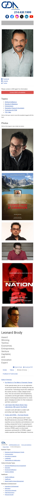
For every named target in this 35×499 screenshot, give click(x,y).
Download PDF (29, 367)
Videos (12, 370)
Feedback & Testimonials (10, 374)
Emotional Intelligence (10, 469)
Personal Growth (9, 494)
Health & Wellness (9, 477)
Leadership (8, 458)
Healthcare (7, 479)
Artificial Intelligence (11, 102)
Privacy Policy (6, 447)
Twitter (5, 83)
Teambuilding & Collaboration (12, 460)
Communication (9, 454)
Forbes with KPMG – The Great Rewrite (16, 415)
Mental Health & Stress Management (14, 481)
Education (7, 467)
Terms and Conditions (26, 444)
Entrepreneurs (9, 106)
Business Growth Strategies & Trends (14, 452)
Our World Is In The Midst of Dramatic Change (18, 382)
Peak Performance (9, 492)
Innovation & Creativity (10, 456)
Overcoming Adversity (10, 490)
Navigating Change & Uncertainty (14, 108)
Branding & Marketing (11, 104)
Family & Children (9, 471)
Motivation (7, 488)
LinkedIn (5, 81)
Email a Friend (18, 367)
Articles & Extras (22, 370)
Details (5, 370)
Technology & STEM (11, 110)
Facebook (6, 79)
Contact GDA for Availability (17, 92)
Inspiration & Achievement (11, 486)
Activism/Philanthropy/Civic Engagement (15, 465)
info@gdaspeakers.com (14, 444)
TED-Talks (8, 112)
